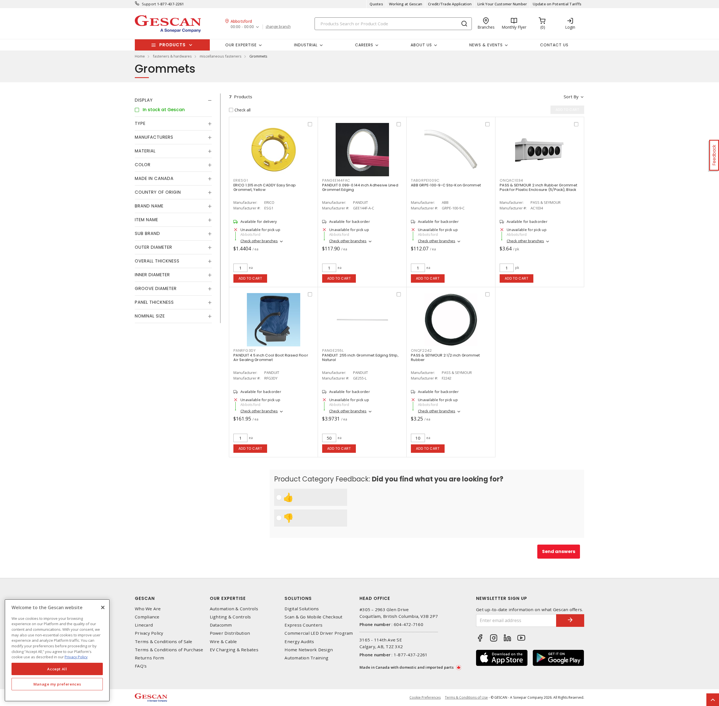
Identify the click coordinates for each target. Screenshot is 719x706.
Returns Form (149, 658)
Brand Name (149, 206)
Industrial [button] (306, 45)
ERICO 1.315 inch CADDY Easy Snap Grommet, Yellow (264, 187)
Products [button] (172, 45)
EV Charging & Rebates (234, 649)
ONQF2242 (421, 350)
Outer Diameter (153, 247)
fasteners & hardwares (172, 56)
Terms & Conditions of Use (466, 697)
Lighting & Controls (230, 617)
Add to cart (250, 278)
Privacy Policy (149, 633)
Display (144, 100)
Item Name (146, 220)
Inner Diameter (152, 275)
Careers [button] (364, 45)
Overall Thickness (157, 261)
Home (140, 56)
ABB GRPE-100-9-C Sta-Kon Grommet (446, 185)
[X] (103, 607)
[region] (57, 650)
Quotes (376, 3)
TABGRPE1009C (425, 180)
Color (143, 165)
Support (149, 3)
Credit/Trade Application (450, 3)
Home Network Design (309, 649)
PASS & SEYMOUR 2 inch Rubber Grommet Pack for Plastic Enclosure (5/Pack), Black (538, 187)
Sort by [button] (571, 96)
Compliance (147, 617)
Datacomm (221, 625)
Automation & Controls (234, 608)
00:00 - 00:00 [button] (242, 26)
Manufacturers (154, 137)
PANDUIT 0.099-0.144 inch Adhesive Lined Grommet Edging (360, 187)
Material (145, 151)
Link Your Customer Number (502, 3)
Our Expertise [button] (241, 45)
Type (140, 123)
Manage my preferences (57, 684)
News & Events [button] (486, 45)
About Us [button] (421, 45)
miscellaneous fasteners (221, 56)
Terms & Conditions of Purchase (169, 649)
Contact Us (554, 45)
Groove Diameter (156, 288)
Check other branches (259, 240)
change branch (278, 26)
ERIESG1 (240, 180)
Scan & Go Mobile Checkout (313, 617)
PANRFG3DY (244, 350)
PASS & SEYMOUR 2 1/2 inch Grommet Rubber (445, 357)
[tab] (173, 100)
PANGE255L (333, 350)
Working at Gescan (405, 3)
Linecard (144, 625)
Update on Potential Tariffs (557, 3)
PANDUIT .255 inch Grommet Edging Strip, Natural (360, 357)
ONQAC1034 (511, 180)
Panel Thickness (154, 302)
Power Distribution (230, 633)
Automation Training (306, 658)
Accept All (57, 668)
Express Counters (303, 625)
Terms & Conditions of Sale (163, 641)
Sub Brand (147, 233)
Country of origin (158, 192)
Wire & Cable (223, 641)
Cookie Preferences (425, 697)
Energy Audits (299, 641)
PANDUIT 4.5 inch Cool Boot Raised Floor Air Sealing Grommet (270, 357)
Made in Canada (154, 178)
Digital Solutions (302, 608)
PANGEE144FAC (336, 180)
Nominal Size (150, 316)
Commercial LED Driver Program (319, 633)
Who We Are (148, 608)
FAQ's (141, 666)
